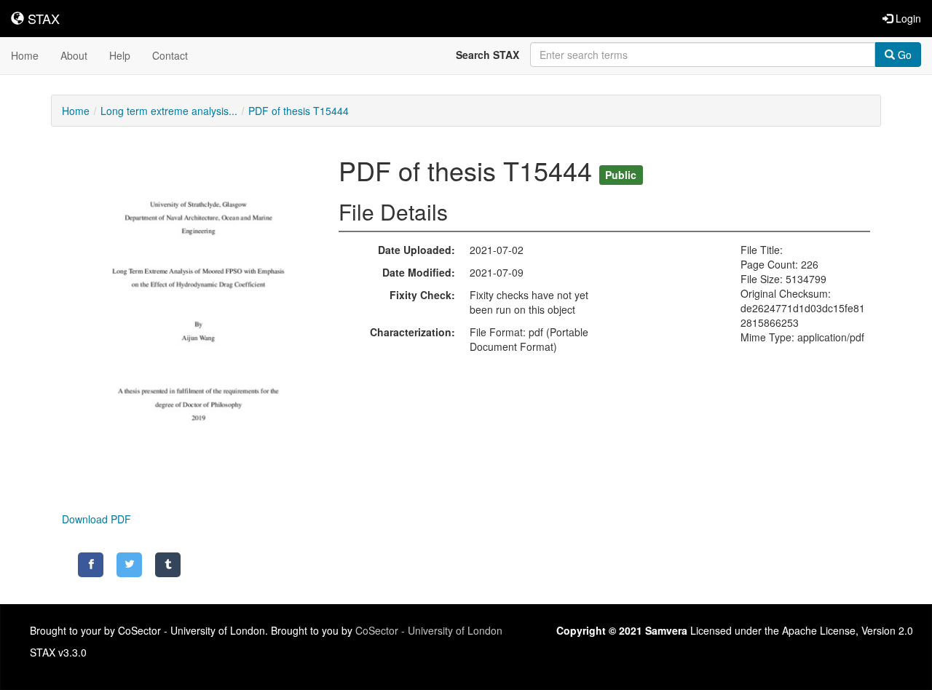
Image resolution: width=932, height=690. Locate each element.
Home (25, 55)
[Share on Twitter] (129, 564)
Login (907, 18)
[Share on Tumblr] (168, 564)
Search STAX (487, 54)
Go (903, 54)
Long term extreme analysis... (168, 110)
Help (119, 55)
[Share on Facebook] (90, 564)
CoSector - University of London (428, 630)
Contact (170, 55)
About (73, 55)
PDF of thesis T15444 (298, 110)
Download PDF (96, 519)
